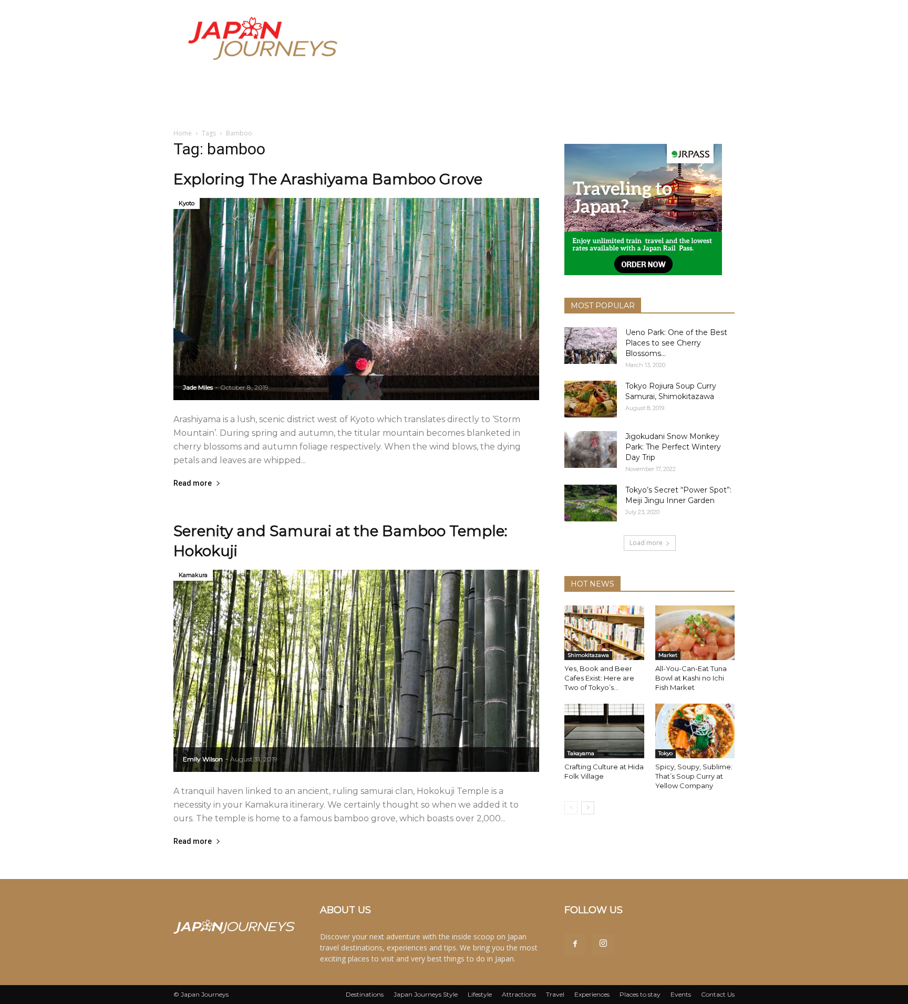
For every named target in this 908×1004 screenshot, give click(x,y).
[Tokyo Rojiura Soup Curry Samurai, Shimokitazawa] (590, 399)
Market (667, 655)
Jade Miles (198, 387)
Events (680, 994)
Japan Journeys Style (426, 994)
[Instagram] (603, 944)
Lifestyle (480, 994)
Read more (192, 483)
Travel (555, 994)
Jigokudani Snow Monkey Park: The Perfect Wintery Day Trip (673, 447)
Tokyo (665, 753)
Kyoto (186, 203)
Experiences (592, 994)
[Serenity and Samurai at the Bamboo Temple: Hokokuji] (356, 671)
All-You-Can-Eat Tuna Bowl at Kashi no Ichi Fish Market (691, 678)
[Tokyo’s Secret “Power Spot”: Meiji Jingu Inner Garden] (590, 503)
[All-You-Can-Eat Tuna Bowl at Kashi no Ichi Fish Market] (695, 632)
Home (182, 133)
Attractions (519, 994)
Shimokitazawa (588, 655)
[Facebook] (574, 944)
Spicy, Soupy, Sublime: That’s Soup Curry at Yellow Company (693, 776)
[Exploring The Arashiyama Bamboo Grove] (356, 299)
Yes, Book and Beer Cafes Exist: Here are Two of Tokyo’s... (599, 678)
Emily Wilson (203, 759)
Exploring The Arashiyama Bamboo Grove (327, 179)
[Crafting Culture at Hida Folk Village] (604, 731)
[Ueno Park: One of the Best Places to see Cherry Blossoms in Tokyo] (590, 345)
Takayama (580, 753)
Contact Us (718, 994)
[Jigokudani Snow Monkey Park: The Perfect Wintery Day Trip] (590, 449)
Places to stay (640, 994)
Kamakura (193, 575)
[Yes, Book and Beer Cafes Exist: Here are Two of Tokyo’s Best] (604, 632)
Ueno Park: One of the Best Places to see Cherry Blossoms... (676, 343)
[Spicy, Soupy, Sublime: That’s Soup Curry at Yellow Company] (695, 731)
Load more (646, 542)
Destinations (365, 994)
